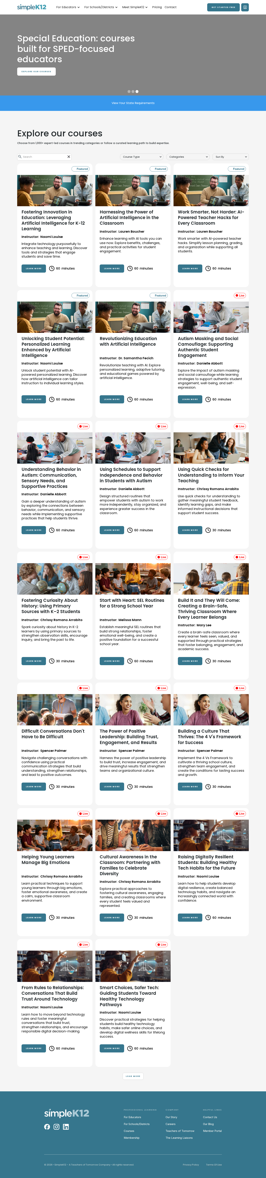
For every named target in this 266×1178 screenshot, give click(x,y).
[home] (31, 7)
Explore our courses (36, 71)
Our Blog (208, 1124)
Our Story (171, 1117)
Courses (129, 1131)
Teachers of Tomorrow (180, 1131)
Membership (132, 1137)
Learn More (34, 268)
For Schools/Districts (137, 1124)
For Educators (132, 1117)
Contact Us (210, 1117)
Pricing (157, 7)
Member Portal (212, 1131)
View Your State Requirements (133, 103)
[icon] (69, 156)
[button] (68, 7)
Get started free (223, 7)
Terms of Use (214, 1164)
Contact (171, 7)
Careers (171, 1124)
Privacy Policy (191, 1164)
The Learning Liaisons (179, 1137)
